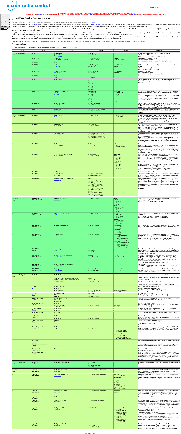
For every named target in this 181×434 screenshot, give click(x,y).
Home (2, 17)
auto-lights (57, 110)
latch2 (56, 226)
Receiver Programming (97, 41)
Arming (34, 310)
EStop (34, 304)
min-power (57, 66)
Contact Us (152, 7)
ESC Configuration (20, 47)
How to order (4, 26)
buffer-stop (57, 371)
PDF (13, 19)
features (36, 24)
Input (75, 47)
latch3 (56, 235)
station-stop (57, 392)
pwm (55, 81)
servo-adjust (57, 175)
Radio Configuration (68, 47)
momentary (57, 200)
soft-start (56, 94)
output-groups (58, 270)
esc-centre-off (58, 56)
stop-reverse (57, 376)
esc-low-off (57, 61)
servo (55, 116)
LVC (33, 288)
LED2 (33, 276)
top (13, 54)
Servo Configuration (31, 47)
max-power (57, 72)
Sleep (33, 295)
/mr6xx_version (91, 22)
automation (57, 401)
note (127, 13)
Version (34, 353)
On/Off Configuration (43, 47)
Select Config (35, 350)
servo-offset (57, 125)
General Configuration (55, 47)
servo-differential (58, 145)
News (157, 7)
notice (39, 14)
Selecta (34, 317)
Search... (3, 15)
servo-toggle (57, 134)
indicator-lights (58, 256)
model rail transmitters (98, 24)
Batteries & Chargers (3, 22)
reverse (56, 77)
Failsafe (34, 299)
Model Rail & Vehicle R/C (3, 19)
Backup (34, 345)
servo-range (57, 180)
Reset (33, 342)
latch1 (56, 214)
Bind (33, 364)
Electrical (3, 24)
